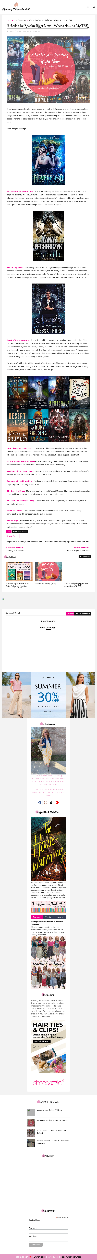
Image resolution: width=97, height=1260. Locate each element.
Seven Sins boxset (15, 510)
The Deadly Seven (15, 267)
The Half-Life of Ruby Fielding (20, 501)
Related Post (11, 557)
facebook (86, 613)
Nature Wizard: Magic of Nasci (21, 461)
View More (86, 556)
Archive (60, 917)
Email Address (35, 1220)
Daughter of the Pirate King (19, 481)
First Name (33, 1228)
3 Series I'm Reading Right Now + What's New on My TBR (76, 585)
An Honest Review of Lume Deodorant (53, 1120)
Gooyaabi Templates (71, 1257)
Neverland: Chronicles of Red (20, 191)
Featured (36, 917)
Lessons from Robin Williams (49, 1110)
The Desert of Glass (16, 491)
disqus (78, 613)
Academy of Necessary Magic (20, 471)
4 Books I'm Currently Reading (45, 583)
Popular (48, 917)
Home (9, 20)
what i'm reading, (34, 31)
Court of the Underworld (18, 340)
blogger (70, 613)
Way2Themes (40, 1257)
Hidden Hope (12, 520)
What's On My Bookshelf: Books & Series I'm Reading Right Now (18, 585)
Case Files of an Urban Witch (20, 448)
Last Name (33, 1236)
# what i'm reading (20, 531)
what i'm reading (20, 20)
